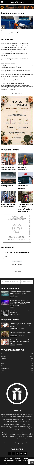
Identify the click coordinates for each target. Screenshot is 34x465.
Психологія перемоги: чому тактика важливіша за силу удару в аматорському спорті (20, 293)
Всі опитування (17, 271)
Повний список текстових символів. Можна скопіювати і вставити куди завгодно (21, 325)
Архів (6, 458)
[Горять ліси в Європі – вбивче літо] (8, 178)
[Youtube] (25, 453)
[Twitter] (21, 453)
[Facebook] (9, 453)
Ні (5, 258)
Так (6, 256)
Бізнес (3, 363)
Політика (3, 356)
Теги (8, 11)
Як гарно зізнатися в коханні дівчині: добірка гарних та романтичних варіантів (21, 341)
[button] (32, 2)
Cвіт (2, 354)
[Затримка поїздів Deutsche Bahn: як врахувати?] (25, 178)
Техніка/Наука (5, 368)
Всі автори (25, 458)
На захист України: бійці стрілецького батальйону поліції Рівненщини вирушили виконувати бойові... (25, 208)
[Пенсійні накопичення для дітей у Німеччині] (8, 197)
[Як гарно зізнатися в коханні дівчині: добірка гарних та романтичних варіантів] (5, 342)
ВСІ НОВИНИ (16, 93)
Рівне (2, 361)
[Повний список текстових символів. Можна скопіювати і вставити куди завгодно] (5, 325)
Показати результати (17, 264)
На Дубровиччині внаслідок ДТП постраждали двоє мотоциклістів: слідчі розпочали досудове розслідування (13, 49)
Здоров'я (3, 358)
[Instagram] (13, 453)
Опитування (17, 458)
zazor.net (28, 463)
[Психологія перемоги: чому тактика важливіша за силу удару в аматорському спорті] (5, 293)
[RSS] (17, 453)
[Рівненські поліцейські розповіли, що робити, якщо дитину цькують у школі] (8, 159)
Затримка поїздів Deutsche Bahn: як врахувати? (23, 187)
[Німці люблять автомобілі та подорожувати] (25, 159)
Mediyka (13, 463)
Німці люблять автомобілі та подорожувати (22, 167)
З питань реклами (9, 460)
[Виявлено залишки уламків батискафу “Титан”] (17, 22)
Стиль (2, 366)
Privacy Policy (26, 460)
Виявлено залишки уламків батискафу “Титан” (13, 32)
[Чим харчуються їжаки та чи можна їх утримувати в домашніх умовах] (5, 334)
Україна (3, 370)
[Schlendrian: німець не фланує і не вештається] (5, 313)
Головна (3, 11)
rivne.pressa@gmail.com (22, 443)
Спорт (2, 373)
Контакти (18, 460)
